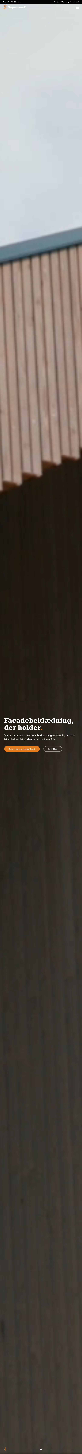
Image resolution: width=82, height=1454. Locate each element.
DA (4, 2)
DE (15, 2)
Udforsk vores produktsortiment (22, 749)
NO (8, 2)
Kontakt (76, 2)
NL (19, 2)
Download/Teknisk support (62, 2)
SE (12, 2)
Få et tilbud (52, 749)
